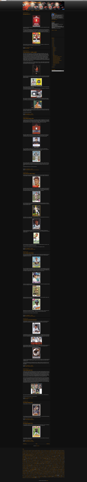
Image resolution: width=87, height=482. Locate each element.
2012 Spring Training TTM (28, 419)
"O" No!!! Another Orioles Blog (32, 2)
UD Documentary (55, 476)
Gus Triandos (49, 463)
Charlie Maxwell (37, 459)
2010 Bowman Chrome (29, 452)
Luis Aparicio (41, 467)
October (54, 49)
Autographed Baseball (62, 456)
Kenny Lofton (48, 466)
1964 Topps (43, 450)
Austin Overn (50, 456)
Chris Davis (47, 459)
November (54, 48)
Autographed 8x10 (57, 456)
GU (42, 463)
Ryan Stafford (26, 473)
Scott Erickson (35, 473)
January (54, 65)
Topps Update (53, 475)
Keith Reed (39, 466)
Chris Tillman (53, 459)
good (23, 463)
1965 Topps (52, 450)
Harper (55, 463)
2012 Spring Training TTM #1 (28, 423)
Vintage (34, 249)
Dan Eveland (49, 460)
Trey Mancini (27, 476)
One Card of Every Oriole (50, 470)
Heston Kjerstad (61, 463)
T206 (41, 474)
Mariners (63, 467)
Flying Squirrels (35, 462)
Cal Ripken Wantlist (37, 10)
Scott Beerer (32, 473)
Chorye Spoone (44, 459)
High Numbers (38, 464)
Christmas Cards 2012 (58, 459)
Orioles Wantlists (28, 10)
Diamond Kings (46, 461)
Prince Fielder (56, 471)
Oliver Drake (35, 470)
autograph (53, 456)
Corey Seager (44, 460)
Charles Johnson (33, 459)
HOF (42, 464)
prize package (59, 471)
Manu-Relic (61, 467)
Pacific (25, 471)
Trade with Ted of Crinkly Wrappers (29, 173)
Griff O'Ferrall (32, 463)
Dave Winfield (59, 460)
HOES (41, 464)
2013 (53, 45)
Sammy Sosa (29, 473)
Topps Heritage (49, 475)
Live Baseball (33, 467)
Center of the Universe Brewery (28, 459)
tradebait (63, 475)
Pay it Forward (40, 471)
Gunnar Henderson (45, 463)
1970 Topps (61, 450)
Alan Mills (29, 456)
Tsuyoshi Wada (40, 476)
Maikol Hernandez (50, 467)
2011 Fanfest (57, 452)
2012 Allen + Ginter (39, 453)
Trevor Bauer (24, 476)
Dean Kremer (28, 461)
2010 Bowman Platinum (39, 452)
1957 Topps (28, 450)
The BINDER (51, 474)
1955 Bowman (25, 450)
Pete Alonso (52, 471)
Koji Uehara (61, 466)
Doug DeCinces (62, 461)
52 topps (53, 455)
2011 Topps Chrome (30, 453)
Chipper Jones (41, 459)
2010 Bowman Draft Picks (34, 452)
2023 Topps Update (45, 455)
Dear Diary (31, 461)
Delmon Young (39, 461)
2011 (53, 66)
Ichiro (49, 464)
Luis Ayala (44, 467)
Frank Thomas (46, 462)
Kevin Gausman (55, 466)
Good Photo (26, 463)
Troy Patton (37, 476)
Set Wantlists (32, 10)
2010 (53, 67)
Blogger (47, 480)
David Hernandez (24, 461)
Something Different (52, 473)
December (54, 47)
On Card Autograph (39, 470)
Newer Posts (24, 443)
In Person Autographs (59, 464)
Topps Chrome (32, 475)
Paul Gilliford (34, 471)
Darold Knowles (52, 460)
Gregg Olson (29, 463)
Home (24, 10)
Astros (41, 456)
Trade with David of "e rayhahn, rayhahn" (30, 52)
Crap (46, 460)
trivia (35, 476)
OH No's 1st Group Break (58, 469)
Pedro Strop (44, 471)
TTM (43, 476)
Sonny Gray (56, 473)
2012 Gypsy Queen (57, 453)
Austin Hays (46, 456)
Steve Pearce (26, 474)
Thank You (49, 474)
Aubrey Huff (43, 456)
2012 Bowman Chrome (44, 453)
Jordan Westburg (30, 466)
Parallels (26, 398)
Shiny (45, 473)
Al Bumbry (27, 456)
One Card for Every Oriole (29, 249)
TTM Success (50, 476)
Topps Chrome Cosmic (36, 475)
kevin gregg (58, 466)
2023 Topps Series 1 (41, 455)
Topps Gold (46, 475)
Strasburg (34, 474)
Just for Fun (36, 466)
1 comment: (31, 47)
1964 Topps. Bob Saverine (47, 450)
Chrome (61, 459)
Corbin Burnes (37, 460)
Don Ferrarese (55, 461)
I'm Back (47, 464)
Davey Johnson (62, 460)
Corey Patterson (40, 460)
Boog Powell (26, 114)
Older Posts (48, 443)
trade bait (60, 475)
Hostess (44, 464)
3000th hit (50, 455)
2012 (53, 46)
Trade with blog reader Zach (27, 370)
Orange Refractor (55, 470)
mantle (58, 467)
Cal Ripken (26, 366)
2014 (53, 44)
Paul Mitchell (37, 471)
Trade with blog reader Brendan (56, 59)
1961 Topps (34, 450)
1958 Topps (31, 450)
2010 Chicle (44, 452)
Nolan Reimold (37, 469)
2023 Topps (24, 455)
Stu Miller (37, 474)
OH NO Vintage (52, 469)
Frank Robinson (42, 462)
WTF (23, 477)
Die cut (49, 461)
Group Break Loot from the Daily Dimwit (30, 319)
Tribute (30, 476)
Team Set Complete (45, 474)
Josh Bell (33, 466)
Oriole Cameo (59, 470)
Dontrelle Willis (58, 461)
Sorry (58, 473)
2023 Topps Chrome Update (29, 455)
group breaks (39, 463)
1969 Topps (58, 450)
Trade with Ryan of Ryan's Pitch (28, 118)
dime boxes (52, 461)
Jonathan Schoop (25, 466)
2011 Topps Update (34, 453)
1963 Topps (40, 450)
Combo (25, 460)
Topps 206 (24, 475)
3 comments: (31, 365)
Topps (63, 474)
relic (31, 114)
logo (36, 467)
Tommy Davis (61, 474)
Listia (31, 467)
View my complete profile (54, 19)
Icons (51, 464)
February (54, 64)
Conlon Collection (30, 460)
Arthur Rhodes (38, 456)
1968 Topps (55, 450)
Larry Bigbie (26, 467)
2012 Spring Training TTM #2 (28, 402)
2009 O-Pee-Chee (24, 452)
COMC (27, 460)
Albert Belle (32, 456)
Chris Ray (50, 459)
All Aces (35, 456)
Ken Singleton (45, 466)
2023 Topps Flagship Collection (36, 455)
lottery (38, 467)
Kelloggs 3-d (41, 466)
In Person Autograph (54, 464)
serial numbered (42, 473)
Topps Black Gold (28, 475)
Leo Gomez (29, 467)
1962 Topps (37, 450)
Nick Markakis (32, 469)
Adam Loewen (61, 455)
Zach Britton (32, 441)
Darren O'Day (55, 460)
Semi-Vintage (39, 473)
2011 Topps (26, 453)
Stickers (32, 474)
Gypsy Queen (53, 463)
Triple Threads (32, 476)
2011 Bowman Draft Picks (52, 452)
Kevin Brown (51, 466)
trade (32, 114)
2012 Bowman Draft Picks (49, 453)
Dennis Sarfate (42, 461)
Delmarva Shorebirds (35, 461)
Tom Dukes (58, 474)
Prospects (63, 471)
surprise (39, 474)
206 (48, 455)
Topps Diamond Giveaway (41, 475)
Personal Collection (27, 48)
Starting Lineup (61, 473)
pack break (28, 471)
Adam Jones (57, 455)
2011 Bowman (47, 452)
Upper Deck (32, 366)
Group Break (29, 366)
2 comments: (31, 248)
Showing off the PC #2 (26, 14)
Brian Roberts (29, 114)
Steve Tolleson (29, 474)
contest (34, 460)
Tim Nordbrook (55, 474)
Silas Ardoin (48, 473)
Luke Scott (47, 467)
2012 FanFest (53, 453)
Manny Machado (55, 467)
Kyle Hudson (32, 419)
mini (25, 249)
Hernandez (58, 463)
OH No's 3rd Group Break (30, 470)
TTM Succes (47, 476)
